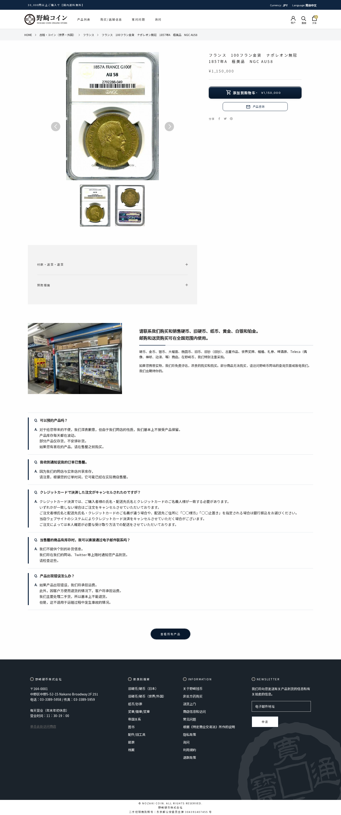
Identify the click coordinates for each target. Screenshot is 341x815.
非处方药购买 (193, 696)
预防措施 (44, 285)
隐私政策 (189, 734)
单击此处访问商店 (43, 726)
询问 (158, 19)
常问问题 (138, 19)
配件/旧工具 (136, 734)
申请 (265, 722)
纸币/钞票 (135, 703)
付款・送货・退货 (50, 264)
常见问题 (189, 719)
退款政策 (189, 757)
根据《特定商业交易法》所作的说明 (209, 726)
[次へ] (169, 126)
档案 (131, 749)
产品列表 (84, 19)
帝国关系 (134, 719)
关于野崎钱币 (193, 688)
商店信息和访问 (194, 711)
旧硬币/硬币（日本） (143, 688)
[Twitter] (225, 118)
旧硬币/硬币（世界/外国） (147, 696)
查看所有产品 (170, 634)
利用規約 (189, 749)
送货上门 (189, 703)
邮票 (131, 742)
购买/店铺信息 (111, 19)
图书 (131, 726)
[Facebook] (219, 118)
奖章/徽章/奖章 (139, 711)
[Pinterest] (231, 118)
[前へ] (55, 126)
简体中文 (311, 5)
